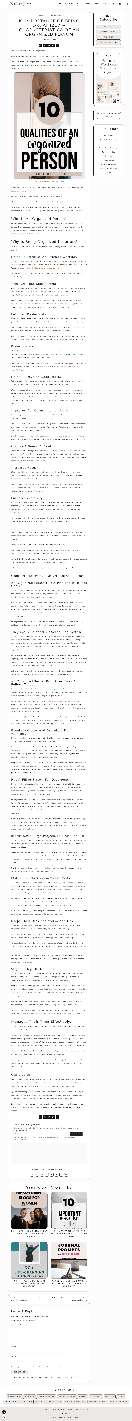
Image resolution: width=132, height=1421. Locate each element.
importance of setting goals (58, 701)
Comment (16, 1325)
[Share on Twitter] (45, 45)
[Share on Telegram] (56, 1175)
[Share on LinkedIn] (53, 45)
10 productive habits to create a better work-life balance (30, 1299)
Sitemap (108, 156)
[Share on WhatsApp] (57, 45)
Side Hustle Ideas (108, 42)
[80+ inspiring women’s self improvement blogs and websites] (29, 1210)
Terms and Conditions (108, 168)
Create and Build (46, 1396)
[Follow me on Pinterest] (116, 4)
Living (121, 1396)
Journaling (95, 1396)
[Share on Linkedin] (52, 1175)
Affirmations (108, 32)
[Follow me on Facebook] (113, 4)
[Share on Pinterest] (49, 45)
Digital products (67, 1396)
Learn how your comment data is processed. (62, 1377)
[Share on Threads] (47, 1175)
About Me (108, 135)
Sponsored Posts (108, 164)
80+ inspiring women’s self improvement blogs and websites (29, 1233)
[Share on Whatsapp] (61, 1175)
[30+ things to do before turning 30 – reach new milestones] (29, 1260)
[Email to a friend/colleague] (66, 1175)
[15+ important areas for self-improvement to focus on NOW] (69, 1210)
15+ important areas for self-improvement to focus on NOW (69, 1233)
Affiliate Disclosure (108, 139)
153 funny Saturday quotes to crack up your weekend (69, 1299)
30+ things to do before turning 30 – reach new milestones (29, 1283)
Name (14, 1346)
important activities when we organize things (41, 268)
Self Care (80, 1402)
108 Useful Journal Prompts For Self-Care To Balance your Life (69, 1283)
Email (14, 1357)
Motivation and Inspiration (18, 1402)
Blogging (108, 37)
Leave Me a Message (108, 148)
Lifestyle (41, 16)
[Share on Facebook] (40, 45)
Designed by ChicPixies (69, 1418)
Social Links (108, 160)
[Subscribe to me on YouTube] (120, 4)
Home (108, 172)
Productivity (55, 1402)
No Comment (51, 39)
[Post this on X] (37, 1175)
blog (109, 144)
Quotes (68, 1402)
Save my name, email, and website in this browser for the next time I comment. (40, 1367)
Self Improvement (53, 16)
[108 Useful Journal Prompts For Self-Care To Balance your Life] (69, 1260)
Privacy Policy (108, 152)
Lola (43, 39)
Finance (82, 1396)
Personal (40, 1402)
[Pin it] (42, 1175)
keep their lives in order (68, 202)
